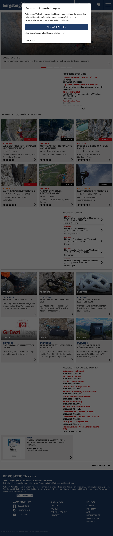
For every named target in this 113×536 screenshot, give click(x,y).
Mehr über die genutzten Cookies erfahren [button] (43, 33)
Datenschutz (30, 40)
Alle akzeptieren (56, 27)
